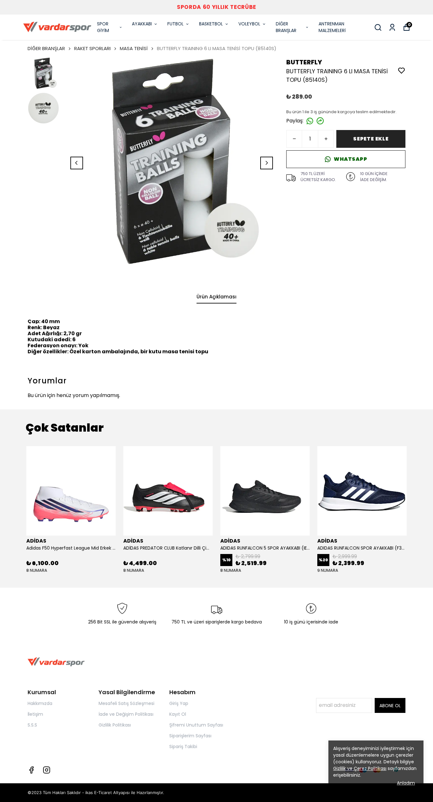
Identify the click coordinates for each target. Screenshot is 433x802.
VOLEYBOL (249, 24)
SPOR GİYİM (103, 27)
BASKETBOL (211, 24)
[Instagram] (46, 770)
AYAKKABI (142, 24)
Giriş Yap (178, 703)
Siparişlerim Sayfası (190, 736)
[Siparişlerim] (392, 27)
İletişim (35, 714)
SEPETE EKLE (371, 138)
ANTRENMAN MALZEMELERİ (332, 27)
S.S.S (32, 725)
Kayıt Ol (177, 714)
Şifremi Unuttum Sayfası (196, 725)
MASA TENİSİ (134, 48)
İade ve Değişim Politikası (126, 714)
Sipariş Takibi (183, 746)
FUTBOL (175, 24)
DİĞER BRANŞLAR (286, 27)
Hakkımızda (40, 703)
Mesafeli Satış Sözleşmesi (126, 703)
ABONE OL (390, 705)
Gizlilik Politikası (115, 725)
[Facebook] (31, 770)
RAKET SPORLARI (92, 48)
